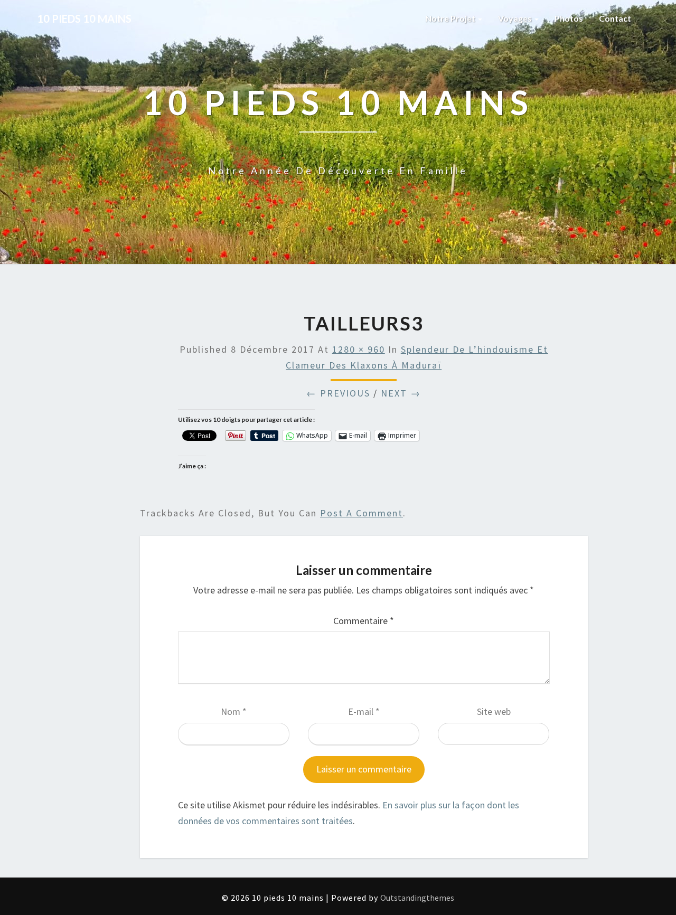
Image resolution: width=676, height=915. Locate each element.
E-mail (364, 711)
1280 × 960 (358, 349)
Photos (569, 18)
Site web (494, 711)
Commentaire (363, 621)
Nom (234, 711)
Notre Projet (451, 18)
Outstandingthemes (417, 897)
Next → (401, 393)
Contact (615, 18)
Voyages (515, 18)
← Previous (338, 393)
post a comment (361, 513)
